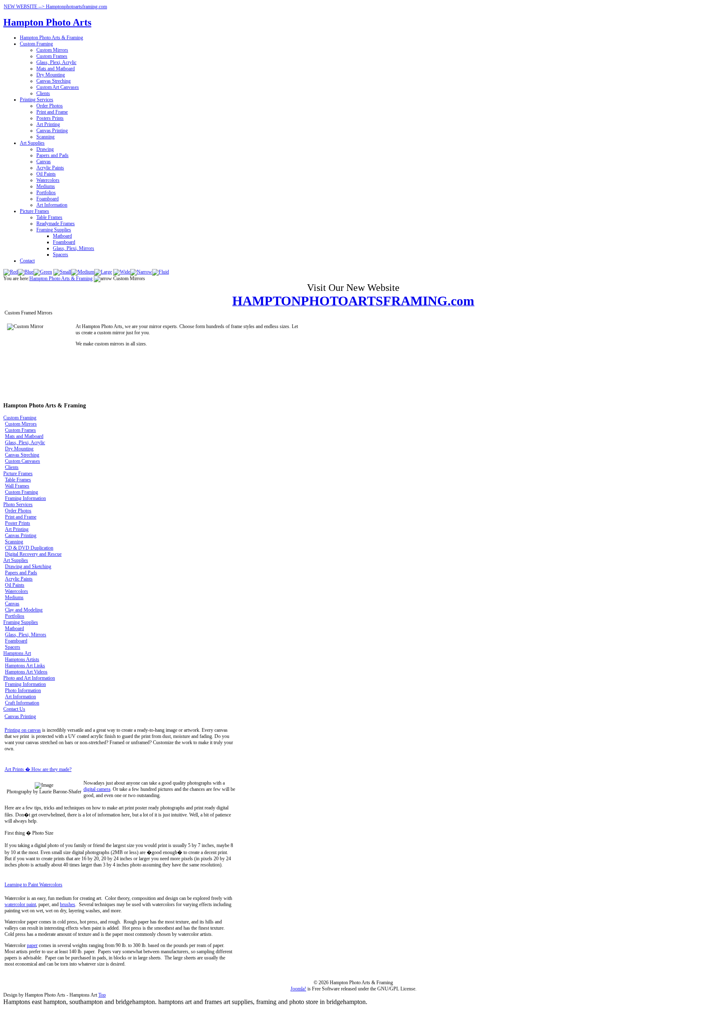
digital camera (96, 789)
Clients (43, 93)
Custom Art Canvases (57, 87)
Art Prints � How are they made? (38, 769)
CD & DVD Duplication (29, 548)
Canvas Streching (53, 81)
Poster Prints (17, 523)
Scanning (45, 137)
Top (102, 995)
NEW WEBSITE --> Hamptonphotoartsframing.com (55, 7)
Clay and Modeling (24, 610)
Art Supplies (32, 143)
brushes (67, 904)
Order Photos (49, 106)
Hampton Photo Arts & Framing (51, 37)
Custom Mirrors (52, 50)
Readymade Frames (55, 223)
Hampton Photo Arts (47, 22)
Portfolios (46, 192)
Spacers (60, 254)
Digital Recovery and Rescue (33, 554)
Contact (27, 261)
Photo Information (23, 690)
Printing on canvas (23, 730)
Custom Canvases (22, 461)
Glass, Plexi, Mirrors (73, 248)
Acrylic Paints (50, 168)
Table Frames (49, 217)
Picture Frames (34, 211)
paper (32, 945)
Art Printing (48, 124)
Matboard (62, 236)
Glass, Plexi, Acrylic (56, 62)
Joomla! (298, 989)
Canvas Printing (52, 130)
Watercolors (48, 180)
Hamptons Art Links (25, 666)
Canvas (43, 161)
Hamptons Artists (22, 659)
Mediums (45, 186)
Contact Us (14, 709)
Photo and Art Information (29, 678)
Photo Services (18, 504)
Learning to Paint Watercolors (33, 885)
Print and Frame (52, 112)
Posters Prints (50, 118)
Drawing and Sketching (28, 566)
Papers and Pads (52, 155)
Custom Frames (51, 56)
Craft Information (22, 703)
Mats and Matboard (55, 68)
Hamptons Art (17, 653)
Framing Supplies (53, 230)
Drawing (45, 149)
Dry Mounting (50, 75)
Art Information (51, 205)
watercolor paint (20, 904)
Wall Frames (17, 486)
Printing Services (36, 99)
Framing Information (25, 498)
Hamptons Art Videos (26, 672)
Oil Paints (46, 174)
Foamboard (47, 199)
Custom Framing (36, 44)
